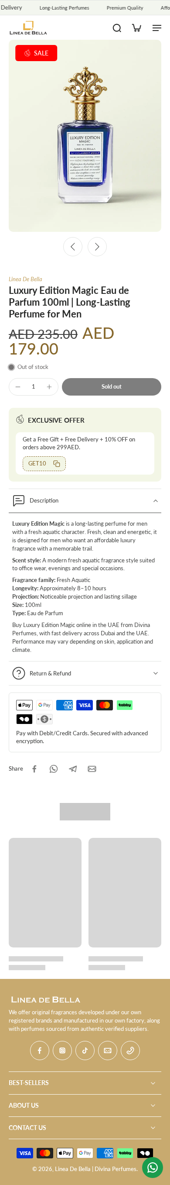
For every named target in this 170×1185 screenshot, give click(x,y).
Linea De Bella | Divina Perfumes (95, 1169)
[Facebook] (39, 1050)
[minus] (18, 387)
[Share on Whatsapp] (53, 769)
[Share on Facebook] (34, 769)
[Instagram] (62, 1050)
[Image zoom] (85, 135)
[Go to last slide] (72, 246)
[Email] (107, 1050)
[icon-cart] (136, 27)
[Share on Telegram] (72, 769)
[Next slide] (97, 246)
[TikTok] (85, 1050)
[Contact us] (152, 1167)
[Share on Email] (92, 769)
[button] (111, 387)
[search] (116, 27)
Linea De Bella (25, 279)
